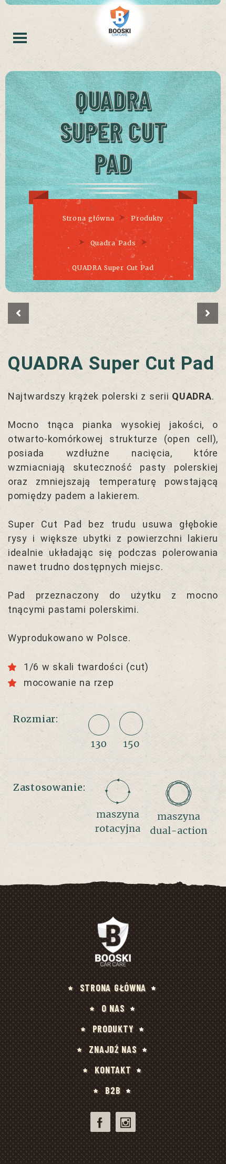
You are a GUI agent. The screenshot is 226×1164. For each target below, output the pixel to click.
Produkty (147, 218)
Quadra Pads (113, 243)
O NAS (113, 1008)
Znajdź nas (113, 1049)
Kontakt (113, 1070)
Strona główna (88, 218)
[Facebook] (100, 1122)
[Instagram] (126, 1122)
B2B (112, 1090)
